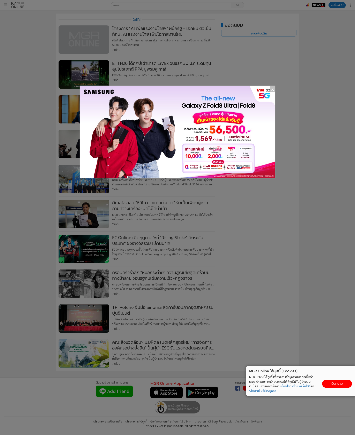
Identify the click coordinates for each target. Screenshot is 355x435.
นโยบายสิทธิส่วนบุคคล (262, 391)
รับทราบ (337, 383)
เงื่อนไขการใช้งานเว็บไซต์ (296, 386)
